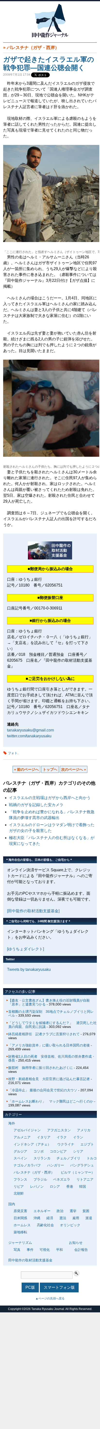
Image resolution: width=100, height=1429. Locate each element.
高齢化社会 (45, 1225)
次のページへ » (73, 769)
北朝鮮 (19, 1193)
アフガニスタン (59, 1130)
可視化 (45, 1250)
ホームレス (22, 1225)
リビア (19, 1186)
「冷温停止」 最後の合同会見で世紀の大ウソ (42, 1090)
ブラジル (40, 1179)
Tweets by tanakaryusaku (29, 969)
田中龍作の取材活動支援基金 (30, 1260)
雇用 (75, 1218)
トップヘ (50, 769)
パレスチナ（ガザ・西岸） (33, 47)
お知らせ (76, 1243)
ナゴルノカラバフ (27, 1165)
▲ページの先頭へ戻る (50, 1298)
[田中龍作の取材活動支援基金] (33, 911)
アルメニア (22, 1137)
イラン (78, 1137)
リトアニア (84, 1179)
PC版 (30, 1287)
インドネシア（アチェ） (32, 1144)
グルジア (20, 1151)
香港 (69, 1186)
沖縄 (36, 1218)
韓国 (82, 1186)
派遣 (88, 1218)
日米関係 (20, 1218)
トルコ (92, 1158)
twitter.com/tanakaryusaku (29, 736)
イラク (62, 1137)
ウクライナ (65, 1144)
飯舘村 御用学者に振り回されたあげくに (40, 1068)
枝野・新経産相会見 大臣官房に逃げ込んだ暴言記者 (49, 1079)
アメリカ (84, 1130)
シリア (78, 1151)
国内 (11, 1204)
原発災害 (20, 1211)
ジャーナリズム (20, 1243)
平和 (59, 1250)
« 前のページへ (26, 769)
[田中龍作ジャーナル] (50, 36)
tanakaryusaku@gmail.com (30, 730)
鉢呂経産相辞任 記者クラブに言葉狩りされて (44, 1034)
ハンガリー (55, 1165)
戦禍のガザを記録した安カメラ (36, 805)
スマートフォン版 (59, 1287)
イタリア (43, 1137)
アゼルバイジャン (27, 1130)
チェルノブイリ (68, 1158)
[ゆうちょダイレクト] (25, 949)
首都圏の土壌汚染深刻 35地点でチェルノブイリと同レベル (51, 1013)
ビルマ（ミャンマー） (78, 1172)
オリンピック (70, 1225)
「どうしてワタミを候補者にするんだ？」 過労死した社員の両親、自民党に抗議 (52, 1025)
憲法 (62, 1218)
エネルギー (41, 1211)
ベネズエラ (61, 1179)
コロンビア (58, 1151)
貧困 (86, 1211)
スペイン (20, 1158)
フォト (12, 753)
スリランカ (41, 1158)
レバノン (37, 1186)
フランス (20, 1179)
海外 (11, 1123)
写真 (17, 1250)
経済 (49, 1218)
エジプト (87, 1144)
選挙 (73, 1211)
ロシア (55, 1186)
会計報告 (81, 1250)
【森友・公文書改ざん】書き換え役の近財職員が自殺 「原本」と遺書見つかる (50, 1002)
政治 (60, 1211)
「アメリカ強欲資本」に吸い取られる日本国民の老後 (49, 1045)
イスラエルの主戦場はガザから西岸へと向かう (50, 798)
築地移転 (20, 1232)
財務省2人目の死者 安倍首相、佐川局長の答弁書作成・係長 (51, 1058)
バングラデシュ (82, 1165)
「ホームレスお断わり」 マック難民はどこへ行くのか (50, 1101)
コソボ (38, 1151)
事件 (30, 1250)
